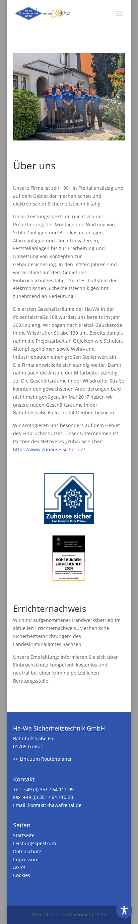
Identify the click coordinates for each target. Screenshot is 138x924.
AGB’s (19, 867)
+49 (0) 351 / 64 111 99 (49, 789)
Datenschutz (27, 851)
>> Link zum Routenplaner (42, 759)
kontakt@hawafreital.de (54, 805)
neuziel (81, 914)
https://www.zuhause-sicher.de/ (49, 449)
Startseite (23, 835)
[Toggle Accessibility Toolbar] (124, 910)
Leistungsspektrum (34, 843)
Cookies (21, 875)
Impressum (26, 859)
